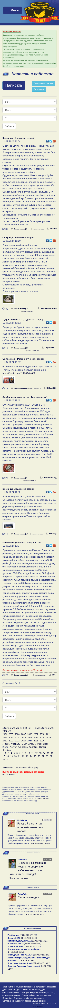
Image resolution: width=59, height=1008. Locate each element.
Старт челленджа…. (30, 897)
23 (27, 756)
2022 (17, 740)
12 (36, 753)
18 (7, 756)
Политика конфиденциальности (29, 998)
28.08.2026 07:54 (32, 946)
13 (40, 753)
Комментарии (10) (21, 534)
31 (7, 759)
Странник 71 (51, 348)
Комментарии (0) (20, 388)
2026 (42, 740)
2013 (11, 737)
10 (29, 753)
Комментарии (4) (20, 229)
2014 (17, 737)
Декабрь (6, 750)
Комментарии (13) (21, 675)
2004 (4, 734)
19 (11, 756)
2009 (36, 734)
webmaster (38, 1006)
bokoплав (22, 859)
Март (24, 744)
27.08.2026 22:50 (16, 952)
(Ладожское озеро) (18, 138)
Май (39, 744)
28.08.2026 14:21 (40, 941)
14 (44, 753)
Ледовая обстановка (43, 83)
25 (35, 756)
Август (13, 747)
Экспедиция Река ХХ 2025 (20, 955)
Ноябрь (42, 747)
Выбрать (9, 126)
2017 (36, 737)
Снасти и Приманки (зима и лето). (24, 966)
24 (31, 756)
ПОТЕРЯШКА (8, 775)
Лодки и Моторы (15, 946)
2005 (11, 734)
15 (48, 753)
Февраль (15, 744)
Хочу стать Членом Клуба (20, 963)
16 (52, 753)
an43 (54, 675)
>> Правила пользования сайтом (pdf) (20, 767)
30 (3, 759)
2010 (42, 734)
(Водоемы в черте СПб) (21, 542)
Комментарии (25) (21, 348)
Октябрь (33, 747)
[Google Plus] (54, 140)
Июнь (46, 744)
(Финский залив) (23, 359)
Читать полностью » (40, 843)
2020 (4, 740)
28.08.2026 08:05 (32, 944)
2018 (42, 737)
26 (39, 756)
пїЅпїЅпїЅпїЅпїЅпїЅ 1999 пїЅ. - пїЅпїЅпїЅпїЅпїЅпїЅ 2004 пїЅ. (28, 729)
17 (3, 756)
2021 (11, 740)
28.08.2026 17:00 (28, 935)
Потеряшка (39, 89)
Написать (13, 85)
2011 (48, 734)
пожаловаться (38, 229)
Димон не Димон (48, 308)
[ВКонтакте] (47, 140)
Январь (6, 744)
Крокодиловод (49, 478)
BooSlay (53, 533)
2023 (23, 740)
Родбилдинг (13, 935)
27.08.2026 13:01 (41, 963)
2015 (23, 737)
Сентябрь (23, 747)
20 (15, 756)
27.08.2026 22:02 (41, 955)
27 (43, 756)
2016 (29, 737)
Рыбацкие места (16, 944)
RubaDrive (22, 820)
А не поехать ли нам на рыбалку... (24, 949)
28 (47, 756)
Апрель (32, 744)
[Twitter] (51, 140)
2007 (23, 734)
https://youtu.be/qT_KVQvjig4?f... (19, 373)
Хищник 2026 (14, 938)
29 (51, 756)
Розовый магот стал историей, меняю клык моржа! (31, 827)
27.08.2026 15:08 (25, 960)
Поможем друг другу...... (19, 941)
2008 (29, 734)
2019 (48, 737)
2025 (36, 740)
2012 (4, 737)
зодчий (53, 229)
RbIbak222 (52, 388)
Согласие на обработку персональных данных (24, 1001)
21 (19, 756)
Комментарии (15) (21, 309)
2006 (17, 734)
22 (23, 756)
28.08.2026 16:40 (29, 938)
